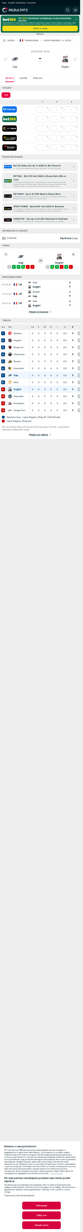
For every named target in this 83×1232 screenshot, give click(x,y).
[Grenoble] (10, 368)
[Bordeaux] (10, 403)
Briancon (19, 347)
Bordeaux (19, 403)
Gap (15, 66)
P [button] (38, 327)
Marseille (19, 396)
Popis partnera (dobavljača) (19, 1195)
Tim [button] (9, 327)
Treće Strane (56, 1173)
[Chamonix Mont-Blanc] (10, 354)
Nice (16, 382)
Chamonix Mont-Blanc (20, 354)
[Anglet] (10, 389)
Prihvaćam (41, 1205)
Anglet (65, 66)
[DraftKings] (9, 138)
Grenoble (19, 368)
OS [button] (32, 327)
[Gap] (10, 375)
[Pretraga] (68, 10)
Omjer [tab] (23, 78)
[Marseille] (10, 396)
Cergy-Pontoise (20, 410)
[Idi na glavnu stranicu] (19, 10)
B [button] (72, 327)
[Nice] (10, 382)
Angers (17, 340)
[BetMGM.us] (9, 128)
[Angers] (10, 340)
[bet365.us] (9, 119)
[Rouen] (10, 361)
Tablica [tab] (37, 78)
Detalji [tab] (9, 78)
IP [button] (51, 327)
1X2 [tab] (6, 95)
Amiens (18, 333)
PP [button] (44, 327)
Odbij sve (41, 1215)
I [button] (57, 327)
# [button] (2, 327)
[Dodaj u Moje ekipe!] (5, 59)
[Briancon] (10, 347)
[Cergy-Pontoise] (10, 410)
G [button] (65, 327)
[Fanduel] (9, 109)
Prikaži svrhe (41, 1225)
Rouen (17, 361)
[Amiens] (10, 333)
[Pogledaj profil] (15, 59)
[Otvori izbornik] (75, 10)
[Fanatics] (9, 147)
